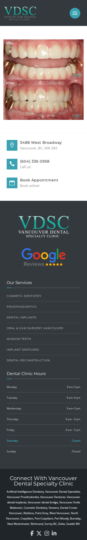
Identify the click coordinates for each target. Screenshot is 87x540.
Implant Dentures (23, 349)
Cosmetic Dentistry (24, 296)
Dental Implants (21, 317)
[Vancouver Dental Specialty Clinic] (20, 16)
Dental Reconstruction (28, 360)
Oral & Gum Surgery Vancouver (35, 328)
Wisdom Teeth (19, 339)
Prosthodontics (21, 306)
